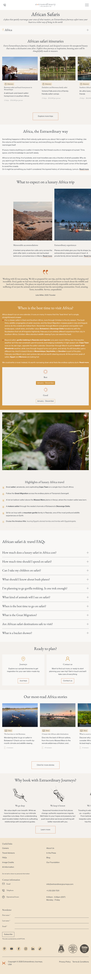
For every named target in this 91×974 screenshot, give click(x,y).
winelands (21, 487)
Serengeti (65, 493)
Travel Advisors (8, 853)
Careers (5, 848)
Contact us (67, 681)
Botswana (44, 329)
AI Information (8, 867)
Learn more (45, 829)
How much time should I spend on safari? (27, 562)
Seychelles (50, 351)
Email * (4, 926)
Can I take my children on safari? (21, 570)
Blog (48, 857)
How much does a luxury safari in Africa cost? (29, 553)
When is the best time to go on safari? (24, 606)
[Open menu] (87, 5)
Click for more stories (45, 765)
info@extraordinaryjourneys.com (59, 884)
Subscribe (8, 934)
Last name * (6, 920)
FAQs (4, 857)
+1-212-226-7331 (52, 890)
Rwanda (48, 513)
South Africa (68, 487)
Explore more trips (45, 116)
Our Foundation (53, 862)
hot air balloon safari (16, 500)
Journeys (23, 681)
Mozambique (40, 351)
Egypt (12, 357)
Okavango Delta (57, 329)
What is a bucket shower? (17, 633)
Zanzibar (62, 351)
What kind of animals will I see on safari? (26, 597)
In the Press (51, 853)
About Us (50, 848)
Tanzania (55, 493)
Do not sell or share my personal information (16, 874)
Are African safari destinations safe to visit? (27, 624)
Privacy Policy (65, 962)
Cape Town (84, 343)
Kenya (55, 500)
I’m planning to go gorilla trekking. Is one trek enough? (34, 588)
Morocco (23, 357)
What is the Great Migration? (19, 615)
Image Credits (8, 862)
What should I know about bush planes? (26, 579)
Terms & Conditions (80, 962)
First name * (6, 915)
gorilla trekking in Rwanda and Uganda (33, 340)
